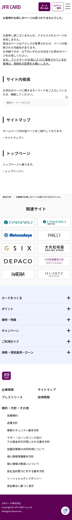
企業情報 (8, 389)
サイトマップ (47, 389)
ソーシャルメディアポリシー (24, 478)
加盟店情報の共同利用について (26, 449)
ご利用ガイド (10, 341)
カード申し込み (44, 6)
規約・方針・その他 (15, 408)
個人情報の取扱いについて (23, 464)
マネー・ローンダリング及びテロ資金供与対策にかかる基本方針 (28, 440)
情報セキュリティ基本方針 (23, 430)
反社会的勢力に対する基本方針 (26, 471)
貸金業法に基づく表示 (20, 486)
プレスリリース (12, 397)
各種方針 (12, 423)
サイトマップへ (14, 138)
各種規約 (12, 415)
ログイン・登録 (58, 6)
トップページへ (14, 171)
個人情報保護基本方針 (20, 456)
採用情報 (44, 397)
